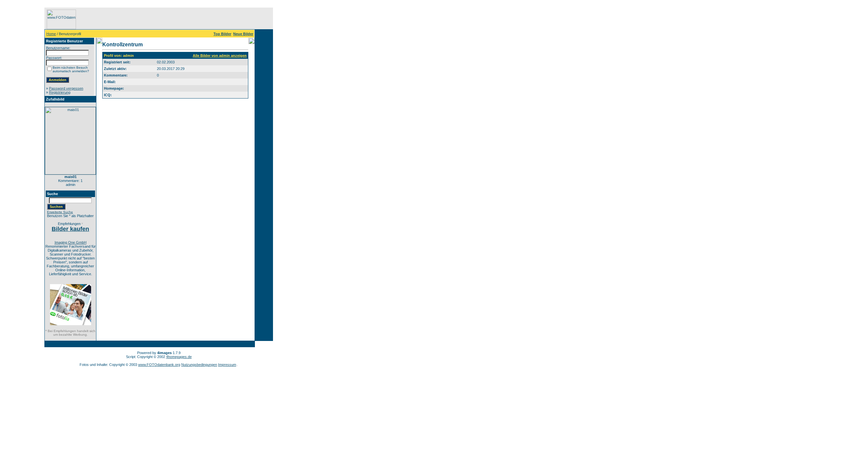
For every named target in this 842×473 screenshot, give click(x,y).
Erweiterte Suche (60, 212)
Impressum (227, 365)
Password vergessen (66, 88)
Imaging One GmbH (71, 242)
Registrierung (59, 92)
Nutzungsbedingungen (199, 365)
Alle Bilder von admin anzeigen (220, 55)
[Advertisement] (23, 106)
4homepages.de (179, 357)
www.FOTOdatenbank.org (159, 365)
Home (51, 34)
